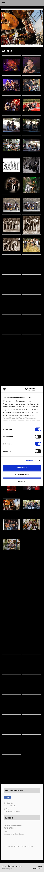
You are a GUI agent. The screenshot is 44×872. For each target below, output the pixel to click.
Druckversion (9, 866)
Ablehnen (22, 481)
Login (40, 866)
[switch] (38, 437)
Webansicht (37, 868)
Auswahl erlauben (22, 474)
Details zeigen (30, 461)
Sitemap (19, 866)
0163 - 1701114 (10, 828)
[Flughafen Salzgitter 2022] (31, 105)
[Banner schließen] (40, 389)
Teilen (8, 797)
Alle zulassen (22, 468)
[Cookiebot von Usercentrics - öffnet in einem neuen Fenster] (26, 389)
